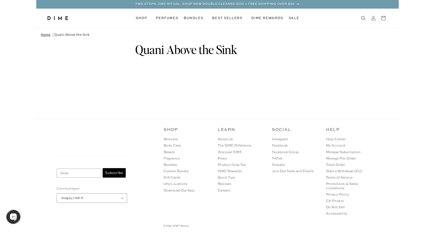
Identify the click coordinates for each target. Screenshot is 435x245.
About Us (225, 139)
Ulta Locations (176, 184)
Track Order (335, 165)
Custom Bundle (176, 171)
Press (222, 158)
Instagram (280, 139)
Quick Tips (226, 177)
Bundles (170, 165)
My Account (336, 145)
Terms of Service (339, 177)
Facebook (280, 145)
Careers (224, 190)
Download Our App (179, 190)
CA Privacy (335, 201)
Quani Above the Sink (71, 34)
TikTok (277, 158)
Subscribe (114, 172)
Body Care (172, 145)
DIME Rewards (230, 171)
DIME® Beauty (181, 225)
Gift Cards (172, 177)
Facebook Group (285, 152)
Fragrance (172, 158)
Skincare (171, 139)
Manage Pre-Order (341, 158)
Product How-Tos (232, 165)
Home (45, 34)
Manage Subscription (343, 152)
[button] (143, 18)
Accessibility (337, 213)
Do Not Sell (335, 207)
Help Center (336, 139)
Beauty (169, 152)
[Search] (363, 18)
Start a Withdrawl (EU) (344, 171)
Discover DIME (230, 152)
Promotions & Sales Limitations (342, 186)
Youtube (278, 165)
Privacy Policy (337, 194)
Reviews (224, 184)
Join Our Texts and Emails (293, 171)
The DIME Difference (234, 145)
